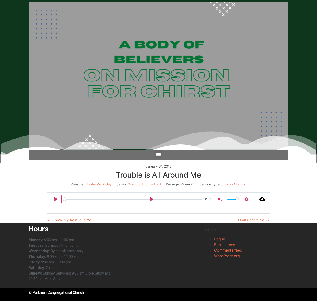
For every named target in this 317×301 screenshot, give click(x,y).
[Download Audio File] (262, 199)
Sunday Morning (233, 184)
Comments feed (228, 250)
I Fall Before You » (254, 220)
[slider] (132, 199)
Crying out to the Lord (144, 184)
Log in (219, 239)
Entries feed (224, 244)
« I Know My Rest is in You (70, 220)
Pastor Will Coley (99, 184)
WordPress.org (227, 255)
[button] (158, 154)
